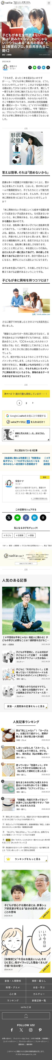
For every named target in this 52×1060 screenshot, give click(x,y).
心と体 (13, 993)
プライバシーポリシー (26, 1041)
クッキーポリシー (41, 1041)
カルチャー (39, 993)
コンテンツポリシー (9, 1041)
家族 (32, 535)
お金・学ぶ (39, 987)
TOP (4, 546)
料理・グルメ (13, 987)
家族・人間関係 (14, 546)
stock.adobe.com (44, 55)
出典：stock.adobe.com (41, 314)
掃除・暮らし (39, 980)
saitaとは (26, 1007)
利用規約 (45, 1038)
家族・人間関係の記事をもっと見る (26, 706)
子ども (8, 535)
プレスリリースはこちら (21, 1038)
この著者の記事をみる (40, 498)
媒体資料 (29, 1044)
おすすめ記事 (35, 1038)
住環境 (20, 535)
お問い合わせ (6, 1038)
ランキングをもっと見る (28, 859)
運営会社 (21, 1044)
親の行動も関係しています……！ (31, 393)
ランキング (13, 1000)
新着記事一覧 (39, 1000)
